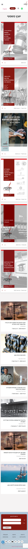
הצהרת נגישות (14, 546)
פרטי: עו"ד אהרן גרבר (20, 391)
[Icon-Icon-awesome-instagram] (15, 541)
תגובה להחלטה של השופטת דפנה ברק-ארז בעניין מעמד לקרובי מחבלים (15, 323)
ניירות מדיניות (23, 537)
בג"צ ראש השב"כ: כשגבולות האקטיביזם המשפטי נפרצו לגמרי (15, 388)
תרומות (14, 534)
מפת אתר (20, 546)
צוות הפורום (5, 537)
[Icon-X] (22, 541)
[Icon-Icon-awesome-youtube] (12, 541)
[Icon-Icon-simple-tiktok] (9, 541)
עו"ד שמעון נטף (22, 423)
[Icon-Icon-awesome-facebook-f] (19, 541)
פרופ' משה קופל (21, 359)
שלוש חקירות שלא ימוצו (19, 355)
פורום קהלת (22, 326)
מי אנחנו (22, 534)
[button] (2, 4)
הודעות (14, 537)
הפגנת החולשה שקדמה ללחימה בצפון (16, 485)
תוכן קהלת (5, 534)
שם (24, 520)
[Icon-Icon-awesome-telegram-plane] (6, 541)
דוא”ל (24, 523)
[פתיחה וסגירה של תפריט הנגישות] (3, 542)
